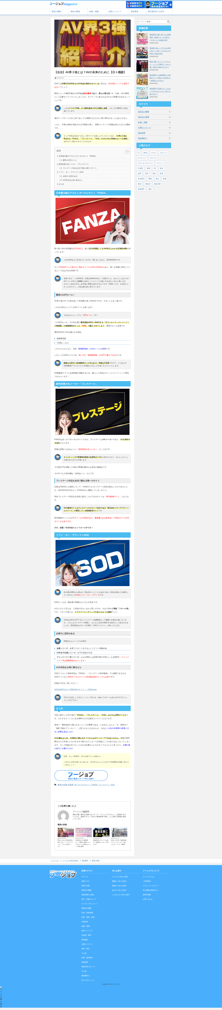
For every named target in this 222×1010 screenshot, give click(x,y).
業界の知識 (62, 785)
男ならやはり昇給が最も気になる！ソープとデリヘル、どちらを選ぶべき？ (65, 843)
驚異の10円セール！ (70, 160)
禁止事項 (141, 179)
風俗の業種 (75, 11)
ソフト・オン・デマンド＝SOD (71, 172)
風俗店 (147, 184)
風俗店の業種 (143, 117)
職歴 (150, 179)
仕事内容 (71, 836)
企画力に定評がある (70, 176)
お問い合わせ (148, 899)
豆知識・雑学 (123, 836)
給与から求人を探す (119, 890)
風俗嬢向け (142, 138)
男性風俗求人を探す (156, 11)
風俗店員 (157, 184)
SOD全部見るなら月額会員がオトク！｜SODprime (75, 689)
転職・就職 (94, 11)
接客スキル (86, 881)
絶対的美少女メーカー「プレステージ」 (74, 164)
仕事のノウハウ (114, 11)
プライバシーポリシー (151, 886)
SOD (113, 785)
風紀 (150, 189)
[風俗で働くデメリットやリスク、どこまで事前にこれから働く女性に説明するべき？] (142, 66)
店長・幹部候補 (87, 913)
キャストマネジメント (90, 904)
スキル (153, 153)
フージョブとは (148, 877)
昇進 (161, 173)
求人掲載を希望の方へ (151, 890)
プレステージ (104, 785)
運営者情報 (147, 895)
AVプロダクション (88, 980)
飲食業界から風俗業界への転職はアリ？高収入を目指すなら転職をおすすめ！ (160, 78)
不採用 (140, 168)
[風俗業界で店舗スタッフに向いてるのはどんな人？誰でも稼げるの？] (142, 93)
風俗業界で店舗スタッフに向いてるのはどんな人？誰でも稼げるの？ (160, 91)
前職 (148, 168)
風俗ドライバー (87, 931)
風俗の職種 (56, 11)
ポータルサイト (84, 785)
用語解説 (85, 940)
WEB (145, 153)
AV (75, 785)
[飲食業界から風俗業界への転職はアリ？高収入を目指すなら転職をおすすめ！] (142, 79)
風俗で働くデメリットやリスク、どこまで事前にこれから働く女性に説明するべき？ (160, 64)
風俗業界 (134, 11)
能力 (157, 179)
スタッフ (163, 153)
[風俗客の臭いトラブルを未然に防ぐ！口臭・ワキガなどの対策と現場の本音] (142, 52)
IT (138, 153)
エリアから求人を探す (120, 877)
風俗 (139, 184)
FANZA (95, 785)
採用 (139, 173)
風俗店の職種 (143, 112)
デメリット (142, 158)
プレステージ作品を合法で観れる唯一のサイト (80, 168)
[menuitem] (55, 861)
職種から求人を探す (119, 881)
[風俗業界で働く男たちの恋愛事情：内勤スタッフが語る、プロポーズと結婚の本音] (142, 39)
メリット (160, 163)
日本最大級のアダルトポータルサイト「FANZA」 (78, 156)
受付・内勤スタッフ (89, 899)
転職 (164, 179)
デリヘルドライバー (145, 163)
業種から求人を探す (119, 886)
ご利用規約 (147, 881)
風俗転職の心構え (88, 895)
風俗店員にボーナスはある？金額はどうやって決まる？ (100, 842)
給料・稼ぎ (106, 836)
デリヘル (153, 158)
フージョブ (116, 984)
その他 (89, 836)
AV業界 (70, 785)
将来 (161, 168)
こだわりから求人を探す (121, 895)
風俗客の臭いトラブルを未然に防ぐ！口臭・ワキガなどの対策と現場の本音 (160, 51)
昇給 (154, 173)
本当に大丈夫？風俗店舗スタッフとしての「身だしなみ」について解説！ (118, 842)
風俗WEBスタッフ (88, 967)
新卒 (146, 173)
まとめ (61, 184)
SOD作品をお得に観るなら (72, 180)
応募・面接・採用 (88, 917)
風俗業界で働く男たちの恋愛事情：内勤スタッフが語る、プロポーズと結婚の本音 (160, 37)
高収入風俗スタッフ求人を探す (81, 779)
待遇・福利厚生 (87, 958)
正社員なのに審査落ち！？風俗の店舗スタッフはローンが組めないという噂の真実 (83, 843)
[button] (125, 151)
